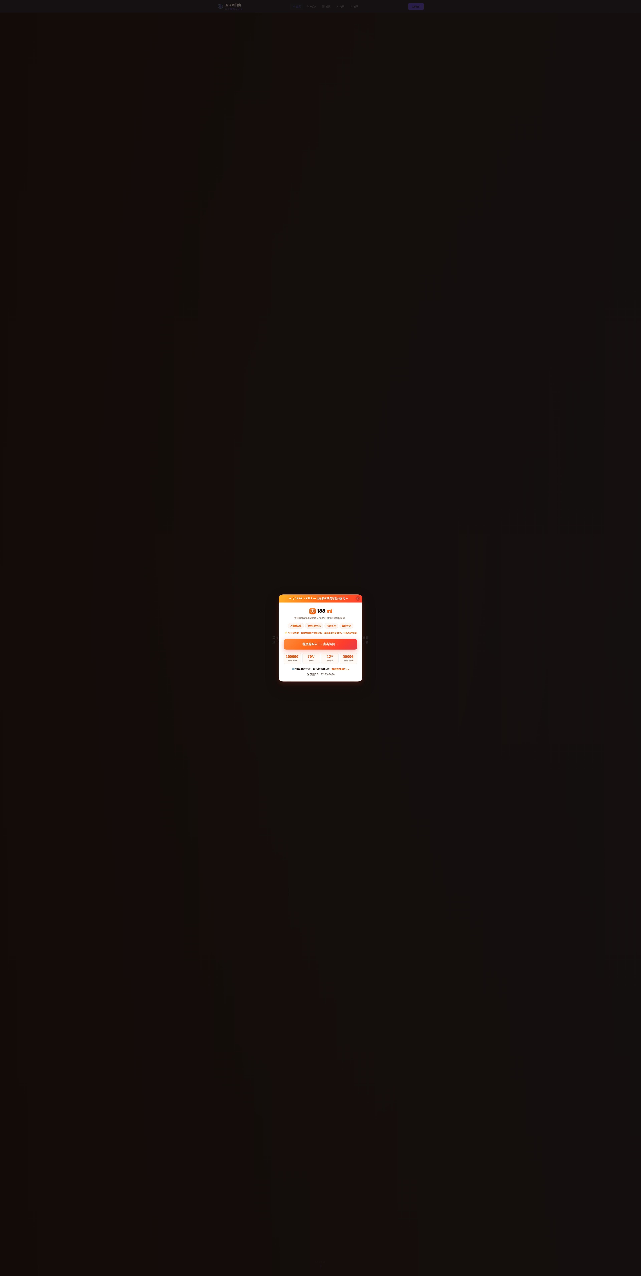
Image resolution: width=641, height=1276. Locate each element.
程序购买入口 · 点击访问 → (320, 643)
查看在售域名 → (341, 669)
